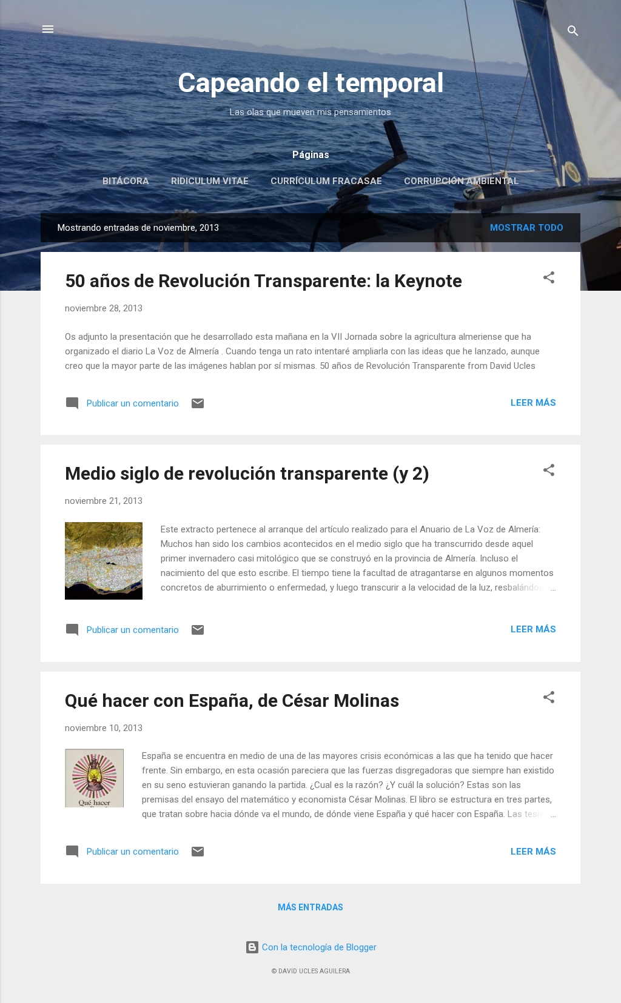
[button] (549, 279)
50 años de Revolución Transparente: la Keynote (263, 280)
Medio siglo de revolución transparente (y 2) (247, 473)
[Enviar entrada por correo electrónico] (197, 407)
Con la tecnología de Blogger (318, 947)
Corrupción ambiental (461, 181)
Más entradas (310, 907)
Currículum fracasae (326, 181)
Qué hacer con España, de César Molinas (232, 700)
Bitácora (125, 181)
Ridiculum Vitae (210, 181)
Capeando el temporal (311, 83)
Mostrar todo (526, 227)
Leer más (533, 402)
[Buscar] (573, 33)
